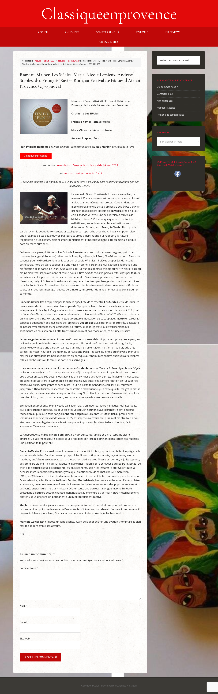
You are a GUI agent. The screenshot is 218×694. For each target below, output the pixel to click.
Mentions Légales (166, 107)
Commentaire (29, 568)
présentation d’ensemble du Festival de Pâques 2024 (87, 165)
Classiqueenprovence (109, 14)
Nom (24, 605)
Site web (25, 638)
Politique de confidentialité (170, 114)
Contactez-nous (165, 93)
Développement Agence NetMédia (119, 685)
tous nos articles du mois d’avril (83, 173)
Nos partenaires (165, 100)
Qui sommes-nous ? (167, 86)
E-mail (24, 622)
